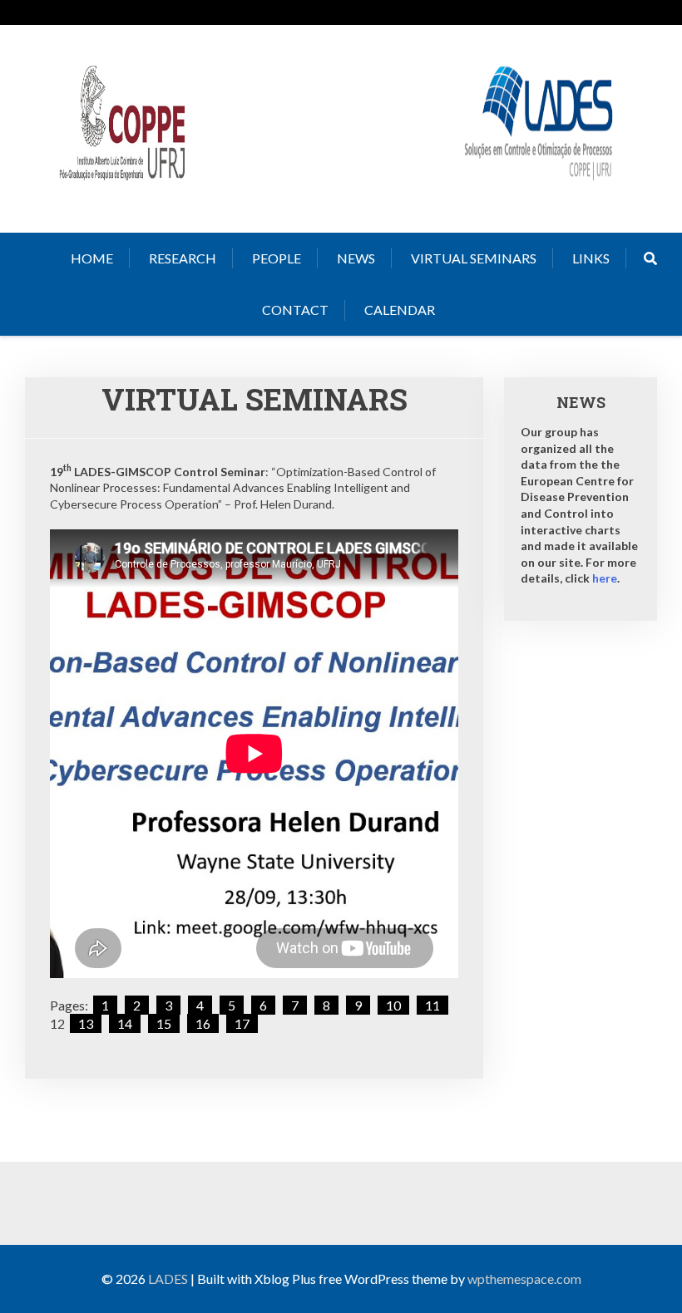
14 (124, 1023)
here (604, 578)
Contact (295, 309)
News (356, 258)
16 (202, 1023)
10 (393, 1005)
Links (591, 258)
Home (92, 258)
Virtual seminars (473, 258)
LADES (168, 1278)
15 (163, 1023)
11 (432, 1005)
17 (242, 1023)
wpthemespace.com (524, 1278)
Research (182, 258)
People (276, 258)
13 (85, 1023)
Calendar (399, 309)
